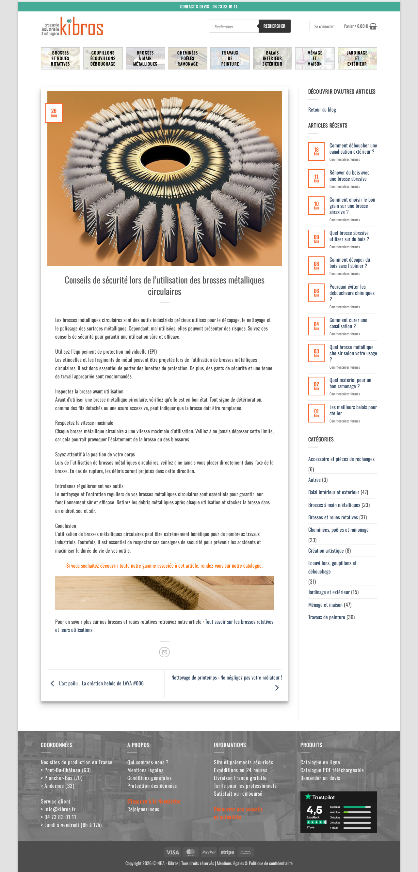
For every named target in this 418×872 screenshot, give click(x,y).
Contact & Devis (194, 6)
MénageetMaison (315, 58)
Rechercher (275, 26)
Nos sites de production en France (77, 762)
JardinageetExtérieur (357, 58)
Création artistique (326, 550)
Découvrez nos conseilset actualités (238, 813)
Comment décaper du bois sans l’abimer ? (350, 262)
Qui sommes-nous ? (148, 762)
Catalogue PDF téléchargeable (332, 770)
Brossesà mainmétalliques (145, 58)
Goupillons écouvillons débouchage (103, 58)
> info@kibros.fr (58, 809)
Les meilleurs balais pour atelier (353, 410)
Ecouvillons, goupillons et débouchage (332, 567)
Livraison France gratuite (240, 778)
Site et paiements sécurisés (243, 762)
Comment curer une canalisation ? (348, 323)
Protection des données (152, 785)
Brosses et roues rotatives (333, 517)
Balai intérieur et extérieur (333, 492)
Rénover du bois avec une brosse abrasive (350, 175)
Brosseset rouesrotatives (60, 58)
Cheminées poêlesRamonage (187, 58)
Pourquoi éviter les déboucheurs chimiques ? (352, 292)
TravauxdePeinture (230, 58)
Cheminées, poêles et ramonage (338, 529)
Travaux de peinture (326, 617)
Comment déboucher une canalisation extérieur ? (353, 148)
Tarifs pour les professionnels (245, 785)
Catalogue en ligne (320, 762)
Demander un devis (320, 778)
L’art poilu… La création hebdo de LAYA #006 (101, 683)
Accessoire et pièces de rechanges (341, 459)
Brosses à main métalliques (334, 505)
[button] (360, 26)
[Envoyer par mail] (164, 652)
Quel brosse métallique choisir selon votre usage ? (353, 353)
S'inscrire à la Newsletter (154, 801)
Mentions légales (145, 770)
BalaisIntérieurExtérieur (272, 58)
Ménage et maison (325, 604)
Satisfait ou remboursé (238, 793)
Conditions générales (149, 778)
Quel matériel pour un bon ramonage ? (350, 383)
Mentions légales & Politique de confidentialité (255, 863)
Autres (314, 479)
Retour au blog (322, 109)
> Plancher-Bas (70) (61, 778)
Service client (56, 801)
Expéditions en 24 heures (240, 770)
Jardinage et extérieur (329, 592)
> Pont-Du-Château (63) (66, 770)
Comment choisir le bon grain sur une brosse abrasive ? (352, 205)
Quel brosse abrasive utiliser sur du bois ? (349, 236)
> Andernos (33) (57, 785)
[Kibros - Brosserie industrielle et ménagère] (88, 26)
